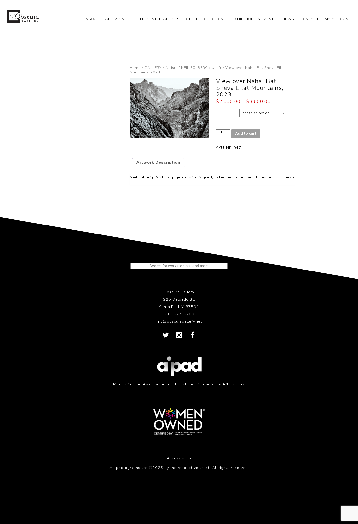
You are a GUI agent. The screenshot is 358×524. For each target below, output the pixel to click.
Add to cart (245, 133)
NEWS (288, 19)
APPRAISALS (117, 19)
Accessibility (179, 458)
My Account (338, 19)
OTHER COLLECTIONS (206, 19)
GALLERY (153, 67)
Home (135, 67)
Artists (171, 67)
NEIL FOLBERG (194, 67)
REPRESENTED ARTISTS (157, 19)
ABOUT (92, 19)
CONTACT (309, 19)
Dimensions (227, 112)
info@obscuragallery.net (179, 321)
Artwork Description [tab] (158, 162)
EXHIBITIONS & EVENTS (254, 19)
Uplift (217, 67)
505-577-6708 (179, 314)
